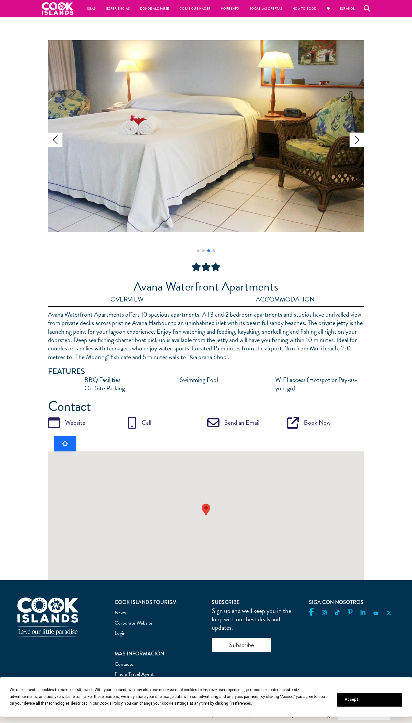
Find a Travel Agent (134, 674)
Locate (65, 443)
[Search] (367, 9)
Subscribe (241, 645)
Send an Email (241, 422)
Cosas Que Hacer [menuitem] (195, 8)
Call (146, 422)
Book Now (317, 422)
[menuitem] (328, 8)
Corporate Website (133, 623)
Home (57, 8)
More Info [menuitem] (230, 8)
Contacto (124, 664)
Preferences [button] (241, 703)
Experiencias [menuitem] (118, 8)
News (120, 612)
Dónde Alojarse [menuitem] (154, 8)
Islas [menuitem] (91, 8)
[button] (55, 140)
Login (120, 633)
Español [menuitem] (347, 8)
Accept (351, 699)
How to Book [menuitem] (304, 8)
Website (75, 422)
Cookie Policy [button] (110, 703)
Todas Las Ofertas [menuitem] (266, 8)
